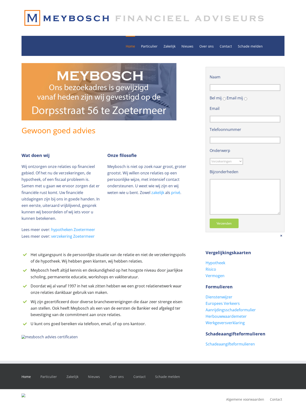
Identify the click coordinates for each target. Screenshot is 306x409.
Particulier (48, 376)
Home (26, 376)
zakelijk (157, 192)
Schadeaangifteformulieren (230, 344)
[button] (270, 46)
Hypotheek (215, 262)
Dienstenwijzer (219, 297)
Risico (211, 269)
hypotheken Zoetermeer (73, 229)
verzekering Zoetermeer (73, 236)
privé (175, 192)
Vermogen (215, 275)
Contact (139, 376)
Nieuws (94, 376)
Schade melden (167, 376)
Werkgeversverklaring (225, 322)
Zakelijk (72, 376)
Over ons (116, 376)
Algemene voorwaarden (245, 399)
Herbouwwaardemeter (226, 316)
